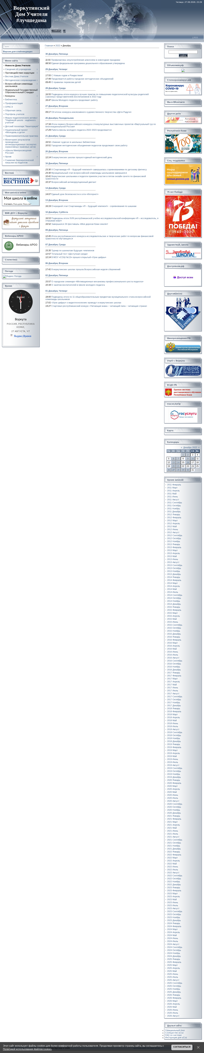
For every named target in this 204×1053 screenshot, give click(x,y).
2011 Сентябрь (174, 502)
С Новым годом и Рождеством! (67, 75)
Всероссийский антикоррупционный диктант (73, 182)
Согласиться (181, 1047)
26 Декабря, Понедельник (59, 118)
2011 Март (172, 487)
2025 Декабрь (174, 992)
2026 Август (173, 1016)
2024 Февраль (174, 926)
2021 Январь (173, 816)
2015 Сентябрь (174, 625)
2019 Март (172, 750)
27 (173, 470)
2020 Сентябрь (174, 804)
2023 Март (172, 893)
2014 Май (172, 589)
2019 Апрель (173, 753)
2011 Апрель (173, 490)
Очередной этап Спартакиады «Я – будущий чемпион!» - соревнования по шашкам (93, 206)
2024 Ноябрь (173, 953)
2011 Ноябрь (173, 508)
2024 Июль (172, 941)
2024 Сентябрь (174, 947)
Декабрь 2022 (190, 447)
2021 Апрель (173, 825)
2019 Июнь (172, 759)
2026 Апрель (173, 1004)
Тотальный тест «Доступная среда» (69, 254)
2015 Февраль (174, 610)
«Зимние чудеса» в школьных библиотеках (73, 142)
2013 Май (172, 556)
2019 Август (173, 765)
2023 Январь (173, 887)
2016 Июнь (172, 652)
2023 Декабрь (174, 920)
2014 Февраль (174, 580)
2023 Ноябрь (173, 917)
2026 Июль (172, 1013)
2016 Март (172, 643)
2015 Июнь (172, 622)
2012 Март (172, 520)
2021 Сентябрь (174, 840)
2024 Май (172, 935)
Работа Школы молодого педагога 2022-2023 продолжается (81, 130)
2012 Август (173, 532)
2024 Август (173, 944)
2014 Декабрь (174, 604)
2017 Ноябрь (173, 702)
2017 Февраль (174, 675)
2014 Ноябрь (173, 601)
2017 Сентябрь (174, 696)
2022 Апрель (173, 860)
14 (178, 462)
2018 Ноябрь (173, 738)
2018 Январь (173, 708)
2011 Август (173, 499)
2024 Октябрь (174, 950)
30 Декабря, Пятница (56, 54)
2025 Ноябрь (173, 989)
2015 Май (172, 619)
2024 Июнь (172, 938)
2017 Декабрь (174, 705)
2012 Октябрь (174, 538)
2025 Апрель (173, 968)
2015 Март (172, 613)
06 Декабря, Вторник (56, 263)
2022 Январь (173, 851)
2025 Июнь (172, 974)
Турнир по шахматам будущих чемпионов (72, 250)
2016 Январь (173, 637)
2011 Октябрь (174, 505)
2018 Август (173, 729)
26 (169, 470)
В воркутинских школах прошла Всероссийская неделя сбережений (85, 269)
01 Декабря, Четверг (56, 291)
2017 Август (173, 693)
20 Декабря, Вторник (56, 151)
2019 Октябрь (174, 771)
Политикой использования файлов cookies (27, 1049)
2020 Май (172, 792)
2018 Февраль (174, 711)
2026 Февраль (174, 998)
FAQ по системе (173, 1035)
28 (178, 470)
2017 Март (172, 678)
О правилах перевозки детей (66, 82)
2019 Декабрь (174, 777)
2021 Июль (172, 834)
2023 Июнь (172, 902)
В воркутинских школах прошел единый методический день (81, 157)
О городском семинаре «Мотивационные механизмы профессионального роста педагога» (97, 281)
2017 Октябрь (174, 699)
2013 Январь (173, 544)
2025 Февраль (174, 962)
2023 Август (173, 908)
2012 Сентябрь (174, 535)
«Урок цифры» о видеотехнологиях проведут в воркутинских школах (86, 302)
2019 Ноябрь (173, 774)
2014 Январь (173, 577)
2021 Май (172, 828)
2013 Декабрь (174, 574)
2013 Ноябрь (173, 571)
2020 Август (173, 801)
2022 (57, 45)
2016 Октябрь (174, 663)
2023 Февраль (174, 890)
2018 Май (172, 720)
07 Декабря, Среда (55, 244)
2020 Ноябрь (173, 810)
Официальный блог (175, 1030)
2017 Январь (173, 672)
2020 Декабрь (174, 813)
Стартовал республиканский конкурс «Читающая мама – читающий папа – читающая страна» (99, 306)
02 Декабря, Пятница (56, 275)
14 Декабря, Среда (55, 188)
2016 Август (173, 658)
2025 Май (172, 971)
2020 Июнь (172, 795)
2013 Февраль (174, 547)
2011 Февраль (174, 484)
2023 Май (172, 899)
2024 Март (172, 929)
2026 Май (172, 1007)
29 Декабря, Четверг (56, 69)
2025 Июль (172, 977)
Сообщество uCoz (174, 1033)
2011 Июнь (172, 496)
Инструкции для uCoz (176, 1037)
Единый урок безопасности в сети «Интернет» (74, 194)
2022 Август (173, 872)
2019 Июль (172, 762)
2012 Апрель (173, 523)
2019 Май (172, 756)
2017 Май (172, 684)
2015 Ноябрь (173, 631)
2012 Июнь (172, 529)
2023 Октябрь (174, 914)
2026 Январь (173, 995)
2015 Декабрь (174, 634)
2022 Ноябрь (173, 881)
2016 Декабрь (174, 669)
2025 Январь (173, 959)
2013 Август (173, 562)
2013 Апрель (173, 553)
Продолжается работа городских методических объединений (82, 79)
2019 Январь (173, 744)
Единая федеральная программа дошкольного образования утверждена (88, 63)
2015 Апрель (173, 616)
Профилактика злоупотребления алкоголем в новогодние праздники (85, 60)
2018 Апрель (173, 717)
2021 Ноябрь (173, 846)
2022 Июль (172, 869)
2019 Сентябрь (174, 768)
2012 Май (172, 526)
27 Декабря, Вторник (56, 106)
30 (188, 470)
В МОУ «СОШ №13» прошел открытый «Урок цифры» (78, 257)
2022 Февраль (174, 854)
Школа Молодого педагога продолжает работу (74, 100)
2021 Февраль (174, 819)
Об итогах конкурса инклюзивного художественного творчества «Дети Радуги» (91, 112)
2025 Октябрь (174, 986)
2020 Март (172, 786)
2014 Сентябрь (174, 595)
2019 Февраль (174, 747)
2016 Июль (172, 655)
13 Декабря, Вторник (56, 200)
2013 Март (172, 550)
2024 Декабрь (174, 956)
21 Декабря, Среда (55, 136)
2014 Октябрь (174, 598)
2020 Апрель (173, 789)
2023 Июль (172, 905)
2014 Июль (172, 592)
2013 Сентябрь (174, 565)
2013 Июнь (172, 559)
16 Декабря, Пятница (56, 163)
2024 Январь (173, 923)
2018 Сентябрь (174, 732)
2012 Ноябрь (173, 541)
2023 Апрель (173, 896)
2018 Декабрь (174, 741)
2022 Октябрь (174, 878)
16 (188, 462)
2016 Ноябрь (173, 666)
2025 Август (173, 980)
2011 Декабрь (174, 511)
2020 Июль (172, 798)
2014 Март (172, 583)
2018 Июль (172, 726)
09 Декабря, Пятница (56, 230)
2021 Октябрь (174, 843)
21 (178, 466)
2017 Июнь (172, 687)
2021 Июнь (172, 831)
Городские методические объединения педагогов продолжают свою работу (89, 145)
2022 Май (172, 863)
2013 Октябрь (174, 568)
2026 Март (172, 1001)
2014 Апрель (173, 586)
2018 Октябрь (174, 735)
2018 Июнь (172, 723)
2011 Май (172, 493)
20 (173, 466)
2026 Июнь (172, 1010)
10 (192, 458)
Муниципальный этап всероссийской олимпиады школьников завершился (89, 173)
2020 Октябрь (174, 807)
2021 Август (173, 837)
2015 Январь (173, 607)
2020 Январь (173, 780)
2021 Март (172, 822)
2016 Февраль (174, 640)
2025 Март (172, 965)
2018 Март (172, 714)
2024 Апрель (173, 932)
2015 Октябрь (174, 628)
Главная (56, 30)
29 (183, 470)
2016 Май (172, 649)
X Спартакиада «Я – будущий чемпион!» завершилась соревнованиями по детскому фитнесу (99, 169)
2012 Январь (173, 514)
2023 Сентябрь (174, 911)
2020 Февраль (174, 783)
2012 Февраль (174, 517)
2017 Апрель (173, 681)
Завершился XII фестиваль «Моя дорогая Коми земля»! (79, 224)
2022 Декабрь (174, 884)
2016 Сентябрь (174, 660)
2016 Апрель (173, 646)
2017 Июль (172, 690)
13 (173, 462)
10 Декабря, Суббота (56, 212)
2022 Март (172, 857)
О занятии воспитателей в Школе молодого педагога (78, 285)
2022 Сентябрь (174, 875)
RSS (196, 37)
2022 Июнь (172, 866)
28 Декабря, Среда (55, 88)
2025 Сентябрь (174, 983)
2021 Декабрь (174, 848)
